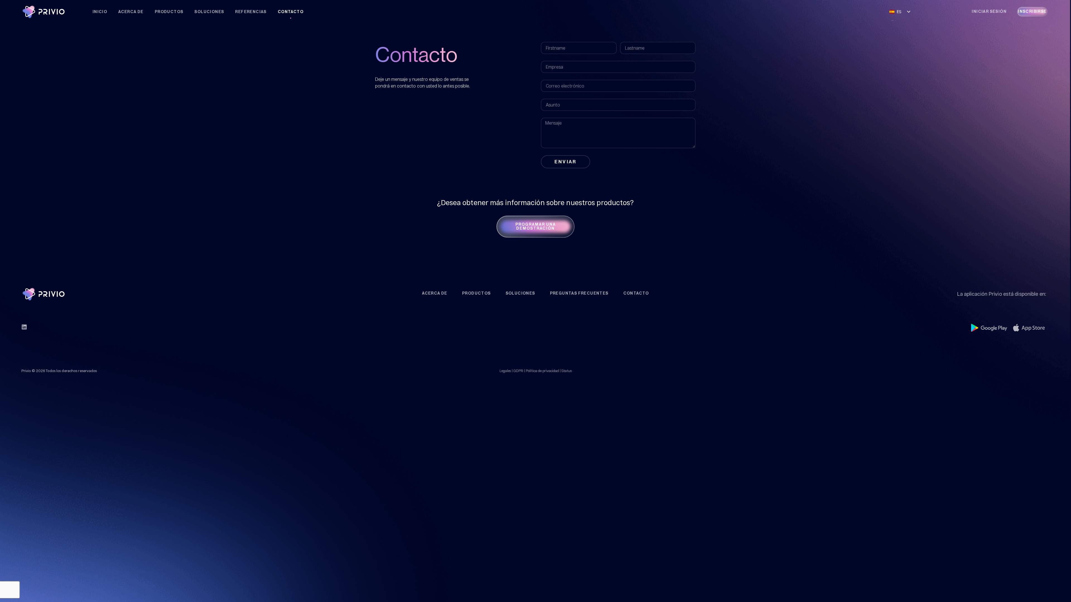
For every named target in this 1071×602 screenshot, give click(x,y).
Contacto (290, 12)
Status (566, 370)
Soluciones (209, 12)
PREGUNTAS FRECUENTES (579, 293)
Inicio (100, 12)
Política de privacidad (542, 370)
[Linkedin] (24, 327)
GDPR (518, 370)
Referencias (250, 12)
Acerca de (131, 12)
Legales (505, 370)
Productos (169, 12)
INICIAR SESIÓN (989, 12)
